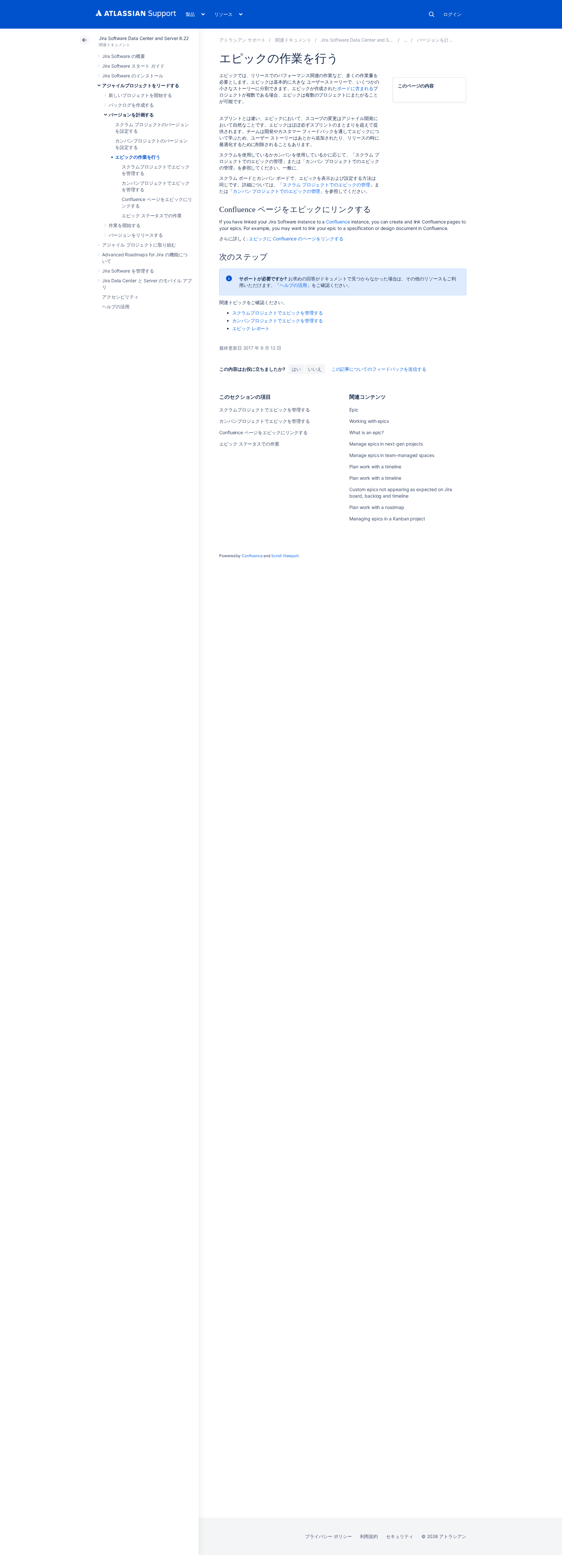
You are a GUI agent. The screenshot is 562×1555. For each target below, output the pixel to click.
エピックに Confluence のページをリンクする (296, 238)
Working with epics (369, 421)
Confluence (338, 221)
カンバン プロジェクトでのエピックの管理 (276, 191)
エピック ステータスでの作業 (152, 215)
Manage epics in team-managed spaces (391, 455)
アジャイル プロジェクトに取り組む (139, 245)
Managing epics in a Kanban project (387, 518)
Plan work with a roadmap (376, 507)
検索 (431, 14)
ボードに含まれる (355, 88)
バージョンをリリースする (136, 235)
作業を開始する (124, 225)
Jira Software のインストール (132, 75)
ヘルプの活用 (115, 306)
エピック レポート (251, 328)
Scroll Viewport (285, 555)
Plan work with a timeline (375, 466)
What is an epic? (366, 432)
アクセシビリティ (120, 297)
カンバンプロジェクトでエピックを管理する (277, 320)
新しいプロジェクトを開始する (140, 95)
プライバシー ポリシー (328, 1536)
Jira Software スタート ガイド (133, 66)
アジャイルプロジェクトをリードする (140, 85)
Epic (353, 409)
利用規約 (369, 1536)
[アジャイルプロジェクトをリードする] (406, 40)
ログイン (452, 14)
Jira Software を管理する (128, 271)
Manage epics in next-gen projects (386, 444)
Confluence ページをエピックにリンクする (263, 432)
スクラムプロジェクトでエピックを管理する (277, 312)
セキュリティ (399, 1536)
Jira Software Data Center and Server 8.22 (144, 38)
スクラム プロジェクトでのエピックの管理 (326, 184)
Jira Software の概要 (123, 56)
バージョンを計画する (131, 114)
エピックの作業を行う (137, 157)
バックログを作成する (131, 105)
